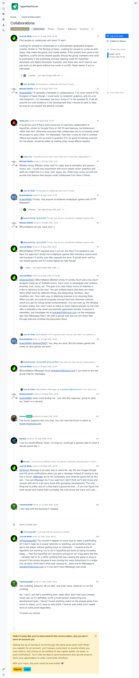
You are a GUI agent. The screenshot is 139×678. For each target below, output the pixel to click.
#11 (98, 394)
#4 (98, 161)
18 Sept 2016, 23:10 (50, 223)
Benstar (22, 439)
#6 (98, 223)
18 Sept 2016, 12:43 (45, 121)
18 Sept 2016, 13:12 (50, 161)
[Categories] (3, 3)
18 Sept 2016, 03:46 (48, 36)
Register (18, 669)
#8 (98, 276)
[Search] (3, 30)
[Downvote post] (96, 76)
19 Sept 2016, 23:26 (48, 366)
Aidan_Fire (24, 121)
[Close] (95, 636)
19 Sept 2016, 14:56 (49, 339)
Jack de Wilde (25, 36)
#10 (97, 366)
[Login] (135, 3)
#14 (97, 466)
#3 (98, 121)
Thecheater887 (26, 505)
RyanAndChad (25, 195)
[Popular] (3, 19)
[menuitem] (135, 3)
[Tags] (3, 14)
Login (27, 669)
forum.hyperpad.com (30, 423)
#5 (98, 195)
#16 (97, 536)
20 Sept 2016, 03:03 (49, 416)
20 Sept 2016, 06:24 (48, 466)
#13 (97, 439)
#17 (97, 582)
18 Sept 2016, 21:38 (49, 195)
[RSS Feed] (93, 28)
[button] (3, 669)
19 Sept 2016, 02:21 (48, 247)
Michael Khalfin (26, 89)
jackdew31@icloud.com (64, 312)
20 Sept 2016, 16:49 (50, 505)
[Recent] (3, 9)
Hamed (22, 416)
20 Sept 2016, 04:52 (43, 439)
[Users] (3, 25)
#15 (97, 505)
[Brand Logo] (15, 6)
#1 (98, 36)
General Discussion (21, 29)
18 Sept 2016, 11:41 (49, 89)
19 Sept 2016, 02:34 (48, 276)
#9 (98, 339)
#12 (97, 416)
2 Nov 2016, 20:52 (49, 582)
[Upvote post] (87, 76)
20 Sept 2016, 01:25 (50, 394)
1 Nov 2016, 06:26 (48, 536)
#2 (98, 89)
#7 (98, 247)
